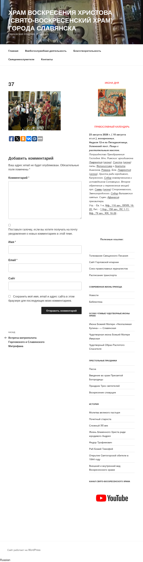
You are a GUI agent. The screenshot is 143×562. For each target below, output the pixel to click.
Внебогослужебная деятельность (46, 50)
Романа (105, 169)
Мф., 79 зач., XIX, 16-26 (102, 213)
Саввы (98, 189)
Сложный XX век (98, 425)
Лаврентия (95, 162)
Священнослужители (21, 59)
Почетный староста (100, 419)
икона (107, 162)
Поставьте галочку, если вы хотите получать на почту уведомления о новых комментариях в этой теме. (42, 231)
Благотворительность (87, 50)
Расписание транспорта (103, 275)
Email (12, 260)
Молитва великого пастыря (104, 412)
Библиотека (95, 301)
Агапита (120, 166)
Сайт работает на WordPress (23, 550)
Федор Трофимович (100, 442)
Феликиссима (104, 166)
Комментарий (18, 178)
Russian (5, 560)
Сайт (11, 278)
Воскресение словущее (102, 392)
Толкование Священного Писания (108, 255)
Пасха (92, 369)
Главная (13, 50)
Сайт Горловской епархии (104, 262)
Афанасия (113, 197)
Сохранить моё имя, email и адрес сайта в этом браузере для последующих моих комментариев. (41, 298)
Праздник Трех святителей (104, 385)
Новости (94, 295)
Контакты (47, 59)
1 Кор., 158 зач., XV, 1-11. (114, 209)
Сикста (117, 162)
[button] (71, 560)
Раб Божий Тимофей (101, 448)
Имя (12, 242)
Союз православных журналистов (108, 268)
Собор (107, 177)
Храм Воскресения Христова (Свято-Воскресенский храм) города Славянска (60, 20)
